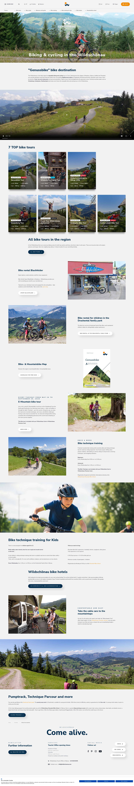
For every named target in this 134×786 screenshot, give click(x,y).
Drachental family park (28, 702)
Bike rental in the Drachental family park (94, 333)
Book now (24, 429)
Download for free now (29, 375)
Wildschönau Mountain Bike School (87, 476)
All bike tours (35, 251)
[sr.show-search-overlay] (19, 4)
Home (9, 722)
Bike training (54, 10)
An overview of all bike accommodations (44, 586)
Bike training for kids (67, 10)
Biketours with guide (41, 10)
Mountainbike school (91, 10)
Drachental (117, 755)
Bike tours (18, 10)
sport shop (45, 286)
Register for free (18, 752)
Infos (119, 743)
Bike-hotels (79, 10)
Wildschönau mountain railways (100, 620)
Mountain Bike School (95, 563)
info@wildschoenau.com (61, 764)
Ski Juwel (117, 749)
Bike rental (28, 10)
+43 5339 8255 (64, 761)
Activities (16, 722)
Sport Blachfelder (27, 292)
